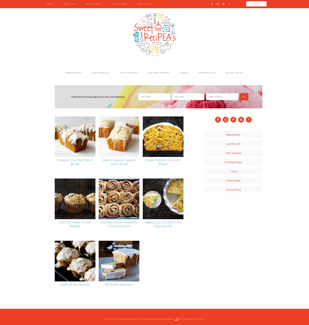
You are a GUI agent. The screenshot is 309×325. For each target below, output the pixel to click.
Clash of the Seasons (75, 284)
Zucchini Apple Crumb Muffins (75, 224)
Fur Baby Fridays (233, 162)
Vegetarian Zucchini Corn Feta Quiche (163, 224)
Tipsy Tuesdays (233, 153)
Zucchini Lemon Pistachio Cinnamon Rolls (119, 224)
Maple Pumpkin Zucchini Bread (163, 162)
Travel (233, 171)
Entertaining (233, 180)
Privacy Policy (233, 189)
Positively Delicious (119, 284)
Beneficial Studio (195, 319)
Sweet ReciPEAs (154, 34)
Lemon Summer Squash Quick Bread (119, 162)
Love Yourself (233, 143)
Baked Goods (233, 134)
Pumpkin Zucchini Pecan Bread (75, 162)
